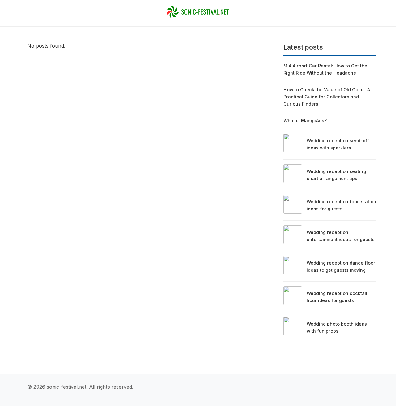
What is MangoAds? (305, 120)
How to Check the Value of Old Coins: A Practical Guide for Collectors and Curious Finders (326, 96)
